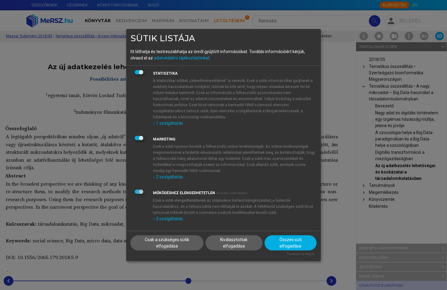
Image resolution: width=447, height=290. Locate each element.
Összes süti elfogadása (290, 242)
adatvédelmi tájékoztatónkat (182, 57)
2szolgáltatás (168, 176)
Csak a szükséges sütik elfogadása (167, 242)
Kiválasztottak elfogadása (234, 242)
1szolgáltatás (168, 122)
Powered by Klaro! (300, 254)
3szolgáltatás (168, 218)
